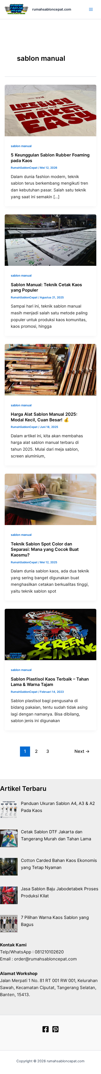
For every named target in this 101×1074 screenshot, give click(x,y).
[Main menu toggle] (90, 9)
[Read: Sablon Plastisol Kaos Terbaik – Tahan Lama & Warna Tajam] (50, 634)
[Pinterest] (55, 1029)
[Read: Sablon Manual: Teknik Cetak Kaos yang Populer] (50, 239)
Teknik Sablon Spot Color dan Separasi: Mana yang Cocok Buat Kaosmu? (45, 549)
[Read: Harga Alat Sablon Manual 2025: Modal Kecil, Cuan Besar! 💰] (50, 369)
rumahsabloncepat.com (51, 9)
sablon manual (21, 146)
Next (82, 751)
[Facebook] (45, 1029)
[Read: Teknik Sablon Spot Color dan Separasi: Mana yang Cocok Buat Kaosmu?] (50, 498)
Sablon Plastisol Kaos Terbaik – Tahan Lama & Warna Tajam (50, 681)
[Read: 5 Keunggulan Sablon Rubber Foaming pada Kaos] (50, 110)
